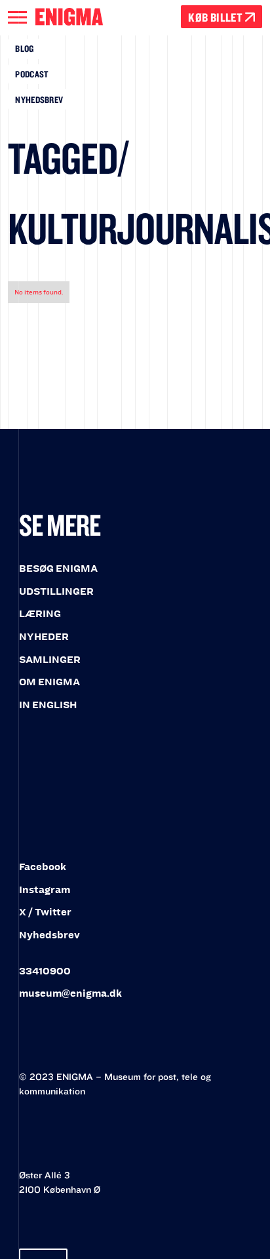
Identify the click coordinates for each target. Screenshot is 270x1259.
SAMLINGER (50, 659)
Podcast (31, 74)
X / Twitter (45, 912)
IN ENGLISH (48, 704)
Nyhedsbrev (39, 100)
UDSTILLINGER (56, 591)
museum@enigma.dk (70, 993)
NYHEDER (44, 636)
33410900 (45, 971)
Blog (24, 48)
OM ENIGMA (49, 682)
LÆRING (40, 613)
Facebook (42, 866)
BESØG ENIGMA (58, 568)
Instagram (44, 889)
